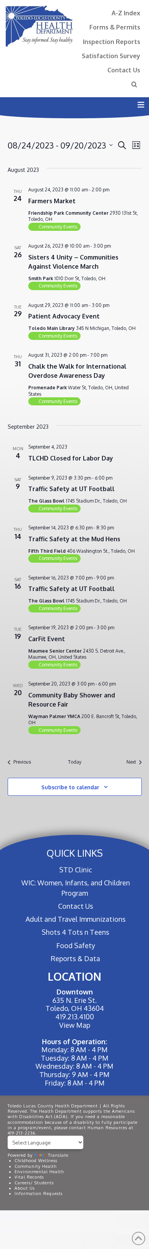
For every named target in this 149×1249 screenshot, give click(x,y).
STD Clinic (75, 869)
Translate (58, 1155)
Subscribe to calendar (70, 787)
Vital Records (29, 1177)
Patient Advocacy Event (64, 316)
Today (74, 762)
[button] (141, 104)
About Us (25, 1188)
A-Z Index (126, 13)
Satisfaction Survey (111, 56)
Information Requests (39, 1193)
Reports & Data (75, 958)
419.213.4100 (74, 1016)
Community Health (36, 1166)
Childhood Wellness (36, 1160)
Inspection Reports (111, 42)
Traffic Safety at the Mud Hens (74, 539)
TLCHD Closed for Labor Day (70, 458)
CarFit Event (46, 639)
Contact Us (123, 70)
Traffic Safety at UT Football (71, 489)
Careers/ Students (34, 1182)
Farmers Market (52, 201)
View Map (74, 1025)
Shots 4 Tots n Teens (75, 932)
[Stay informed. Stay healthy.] (39, 26)
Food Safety (75, 945)
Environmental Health (39, 1171)
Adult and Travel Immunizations (75, 919)
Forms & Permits (114, 27)
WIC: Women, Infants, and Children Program (75, 887)
